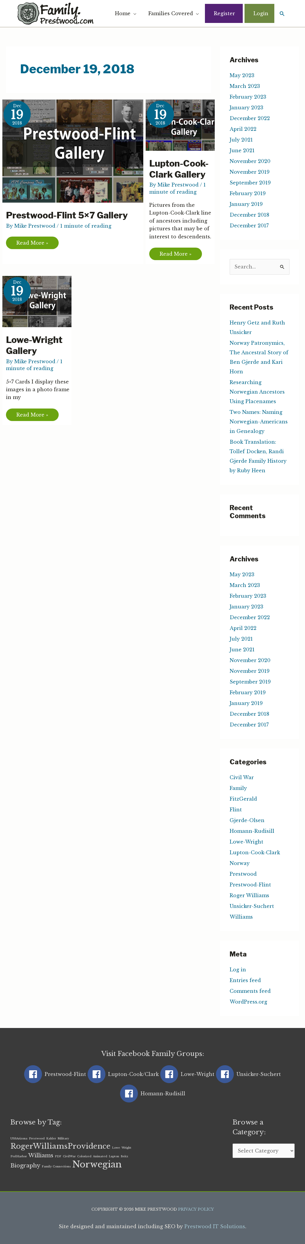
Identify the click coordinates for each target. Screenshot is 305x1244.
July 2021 (241, 140)
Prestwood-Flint (250, 885)
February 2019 (248, 193)
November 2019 (250, 172)
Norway (240, 863)
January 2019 (246, 204)
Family (238, 788)
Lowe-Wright (246, 842)
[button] (282, 13)
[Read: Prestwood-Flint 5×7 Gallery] (76, 150)
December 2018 (249, 215)
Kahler (51, 1138)
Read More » (32, 241)
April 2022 (243, 129)
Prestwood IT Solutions (214, 1226)
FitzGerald (243, 799)
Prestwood (243, 874)
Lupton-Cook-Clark (255, 852)
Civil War (242, 777)
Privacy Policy (196, 1209)
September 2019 (250, 183)
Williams (241, 917)
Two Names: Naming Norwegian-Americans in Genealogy (259, 421)
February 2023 (248, 97)
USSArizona (18, 1138)
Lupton (114, 1156)
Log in (238, 970)
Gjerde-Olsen (247, 820)
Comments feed (250, 991)
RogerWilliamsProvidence (60, 1146)
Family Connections (56, 1166)
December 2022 (250, 118)
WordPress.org (248, 1002)
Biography (25, 1165)
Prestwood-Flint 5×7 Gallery (67, 215)
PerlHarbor (18, 1156)
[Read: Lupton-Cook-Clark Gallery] (184, 125)
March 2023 (245, 86)
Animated (100, 1156)
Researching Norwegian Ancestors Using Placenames (257, 391)
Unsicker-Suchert (252, 906)
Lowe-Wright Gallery (34, 345)
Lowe (116, 1148)
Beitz (124, 1156)
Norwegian (97, 1164)
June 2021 (242, 150)
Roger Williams (249, 895)
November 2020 (250, 161)
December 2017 (249, 226)
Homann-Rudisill (252, 831)
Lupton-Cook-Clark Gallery (178, 169)
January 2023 (246, 108)
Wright (126, 1148)
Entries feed (245, 980)
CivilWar (69, 1156)
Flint (236, 810)
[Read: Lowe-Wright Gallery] (40, 301)
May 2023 (242, 75)
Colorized (84, 1156)
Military (63, 1138)
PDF (58, 1156)
